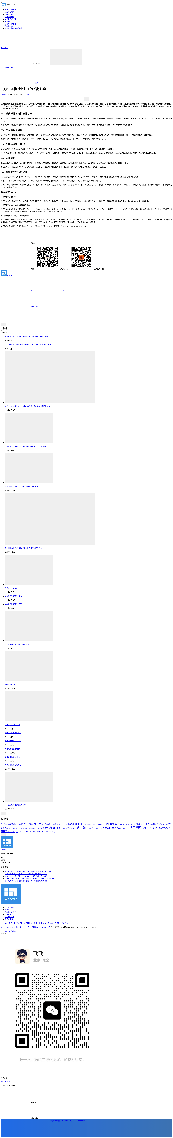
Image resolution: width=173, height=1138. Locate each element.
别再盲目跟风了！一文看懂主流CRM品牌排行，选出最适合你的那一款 (30, 878)
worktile (3, 95)
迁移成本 (71, 828)
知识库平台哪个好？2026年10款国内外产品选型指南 (23, 548)
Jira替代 (25, 824)
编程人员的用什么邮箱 (13, 733)
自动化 (52, 923)
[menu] (1, 2)
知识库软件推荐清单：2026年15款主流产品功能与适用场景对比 (27, 406)
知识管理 (8, 21)
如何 (157, 824)
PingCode (75, 823)
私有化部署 (51, 827)
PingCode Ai (9, 26)
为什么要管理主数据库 (13, 749)
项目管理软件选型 (45, 832)
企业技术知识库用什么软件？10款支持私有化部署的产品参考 (26, 446)
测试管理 (39, 923)
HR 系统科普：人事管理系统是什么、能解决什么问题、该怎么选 (28, 345)
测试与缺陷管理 (10, 24)
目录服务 (58, 923)
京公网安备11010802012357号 (26, 927)
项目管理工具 (157, 828)
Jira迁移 (52, 824)
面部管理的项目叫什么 (13, 757)
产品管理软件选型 (129, 824)
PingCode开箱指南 (11, 912)
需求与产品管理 (10, 19)
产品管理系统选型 (114, 824)
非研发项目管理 (10, 9)
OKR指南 (8, 914)
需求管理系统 (124, 828)
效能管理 (32, 923)
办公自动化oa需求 (11, 588)
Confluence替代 (9, 824)
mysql (62, 824)
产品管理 (19, 923)
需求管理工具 (111, 828)
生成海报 (34, 306)
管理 (64, 828)
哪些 (149, 824)
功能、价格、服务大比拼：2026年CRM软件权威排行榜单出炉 (26, 876)
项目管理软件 (28, 832)
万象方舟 (65, 923)
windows (90, 824)
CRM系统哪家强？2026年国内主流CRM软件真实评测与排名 (26, 874)
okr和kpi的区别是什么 (12, 725)
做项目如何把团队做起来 (13, 765)
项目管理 (139, 827)
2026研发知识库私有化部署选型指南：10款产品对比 (23, 486)
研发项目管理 (9, 12)
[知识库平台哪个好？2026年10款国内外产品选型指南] (50, 544)
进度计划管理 (9, 17)
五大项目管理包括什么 (13, 741)
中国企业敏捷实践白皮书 (13, 28)
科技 (28, 95)
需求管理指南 (9, 917)
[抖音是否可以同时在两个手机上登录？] (29, 640)
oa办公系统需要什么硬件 (13, 604)
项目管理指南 (9, 919)
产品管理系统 (100, 824)
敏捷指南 (8, 909)
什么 (140, 824)
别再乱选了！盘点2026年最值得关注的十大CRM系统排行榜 (26, 881)
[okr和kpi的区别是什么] (29, 721)
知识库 (16, 828)
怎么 (164, 824)
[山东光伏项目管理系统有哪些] (29, 801)
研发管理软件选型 (36, 828)
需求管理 (98, 828)
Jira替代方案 (9, 14)
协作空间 (46, 923)
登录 (2, 48)
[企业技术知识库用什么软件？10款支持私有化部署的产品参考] (29, 442)
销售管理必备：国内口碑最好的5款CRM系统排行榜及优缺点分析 (28, 871)
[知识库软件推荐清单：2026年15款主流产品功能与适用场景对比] (50, 402)
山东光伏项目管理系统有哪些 (15, 805)
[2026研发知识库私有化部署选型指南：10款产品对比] (29, 482)
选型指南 (85, 827)
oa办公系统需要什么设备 (13, 596)
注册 (6, 48)
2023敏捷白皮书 (10, 907)
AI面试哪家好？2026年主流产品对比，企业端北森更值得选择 (26, 337)
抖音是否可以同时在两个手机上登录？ (18, 644)
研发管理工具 (24, 828)
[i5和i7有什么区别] (29, 681)
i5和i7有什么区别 (11, 684)
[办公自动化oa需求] (29, 584)
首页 (11, 68)
